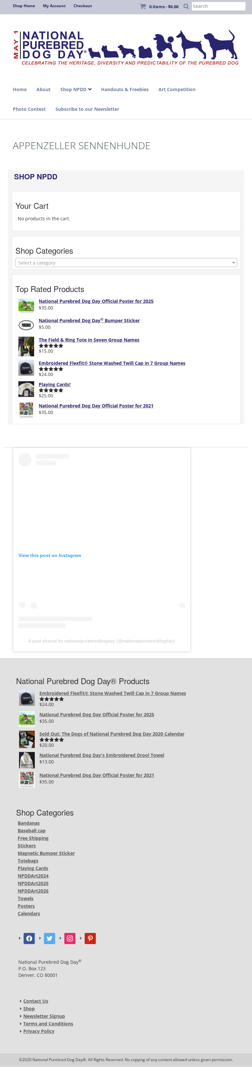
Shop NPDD (73, 89)
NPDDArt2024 (33, 876)
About (43, 89)
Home (20, 89)
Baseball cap (32, 830)
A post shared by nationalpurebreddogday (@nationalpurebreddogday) (101, 640)
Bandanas (29, 823)
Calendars (29, 913)
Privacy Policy (38, 1031)
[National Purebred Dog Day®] (126, 46)
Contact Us (35, 1001)
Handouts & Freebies (125, 89)
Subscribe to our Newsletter (87, 109)
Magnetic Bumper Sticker (46, 853)
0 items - (163, 7)
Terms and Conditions (48, 1023)
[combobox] (126, 262)
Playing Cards (33, 868)
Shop (29, 1008)
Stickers (27, 845)
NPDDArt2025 (33, 883)
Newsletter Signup (44, 1016)
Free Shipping (33, 838)
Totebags (28, 861)
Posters (26, 906)
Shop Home (24, 6)
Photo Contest (29, 109)
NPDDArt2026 (33, 891)
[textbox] (126, 262)
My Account (54, 6)
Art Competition (177, 89)
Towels (25, 898)
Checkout (83, 6)
